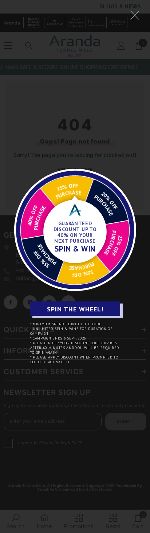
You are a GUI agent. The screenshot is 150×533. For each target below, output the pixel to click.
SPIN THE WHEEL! (75, 308)
